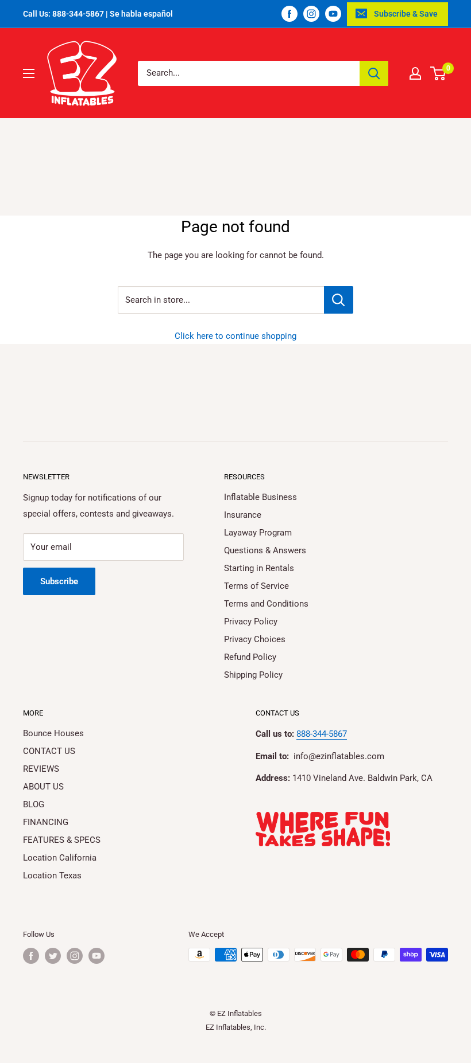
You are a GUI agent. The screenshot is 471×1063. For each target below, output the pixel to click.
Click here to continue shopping (235, 336)
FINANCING (45, 822)
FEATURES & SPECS (62, 840)
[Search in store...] (338, 300)
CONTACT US (49, 751)
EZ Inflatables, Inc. (236, 1027)
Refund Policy (250, 657)
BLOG (33, 804)
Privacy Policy (250, 621)
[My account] (415, 73)
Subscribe (59, 581)
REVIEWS (41, 769)
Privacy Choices (254, 639)
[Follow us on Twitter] (53, 956)
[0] (438, 73)
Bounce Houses (53, 733)
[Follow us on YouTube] (333, 14)
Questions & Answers (265, 550)
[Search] (374, 73)
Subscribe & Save (406, 13)
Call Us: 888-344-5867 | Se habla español (98, 13)
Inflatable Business (260, 497)
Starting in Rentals (259, 568)
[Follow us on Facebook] (289, 14)
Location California (59, 858)
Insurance (242, 515)
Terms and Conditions (266, 604)
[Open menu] (28, 73)
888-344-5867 (321, 734)
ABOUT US (43, 786)
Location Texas (52, 875)
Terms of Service (256, 586)
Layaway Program (258, 532)
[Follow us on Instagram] (311, 14)
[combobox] (249, 73)
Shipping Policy (253, 675)
